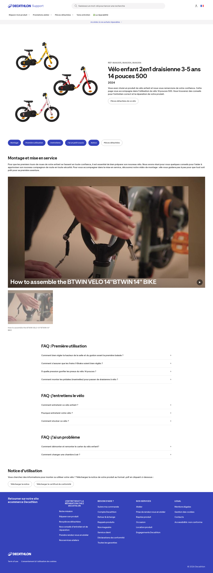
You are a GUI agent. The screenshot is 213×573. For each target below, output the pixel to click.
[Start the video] (200, 282)
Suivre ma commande (108, 507)
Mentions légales (183, 507)
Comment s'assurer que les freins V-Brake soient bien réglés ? (72, 363)
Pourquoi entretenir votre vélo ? (57, 413)
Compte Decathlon (107, 512)
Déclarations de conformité (111, 537)
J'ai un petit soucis (76, 143)
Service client (104, 532)
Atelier (139, 507)
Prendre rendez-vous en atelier (74, 535)
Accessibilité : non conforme (188, 522)
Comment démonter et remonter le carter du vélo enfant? (70, 446)
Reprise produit (143, 517)
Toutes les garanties (107, 542)
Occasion (140, 522)
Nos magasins (104, 527)
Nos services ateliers (69, 540)
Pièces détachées (112, 143)
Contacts (179, 517)
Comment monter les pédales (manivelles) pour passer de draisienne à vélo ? (79, 379)
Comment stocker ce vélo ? (55, 421)
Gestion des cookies (184, 512)
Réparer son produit (69, 516)
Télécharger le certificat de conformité (53, 484)
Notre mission (66, 511)
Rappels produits (106, 522)
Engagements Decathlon (148, 532)
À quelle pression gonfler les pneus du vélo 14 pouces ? (68, 371)
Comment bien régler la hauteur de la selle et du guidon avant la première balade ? (82, 355)
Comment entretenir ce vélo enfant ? (59, 405)
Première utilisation (34, 143)
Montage (14, 143)
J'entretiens (55, 143)
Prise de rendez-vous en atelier (150, 512)
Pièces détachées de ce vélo (123, 101)
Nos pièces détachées (70, 521)
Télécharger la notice (19, 484)
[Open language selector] (202, 6)
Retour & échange (106, 517)
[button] (30, 310)
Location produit (144, 527)
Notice (94, 143)
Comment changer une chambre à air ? (60, 454)
